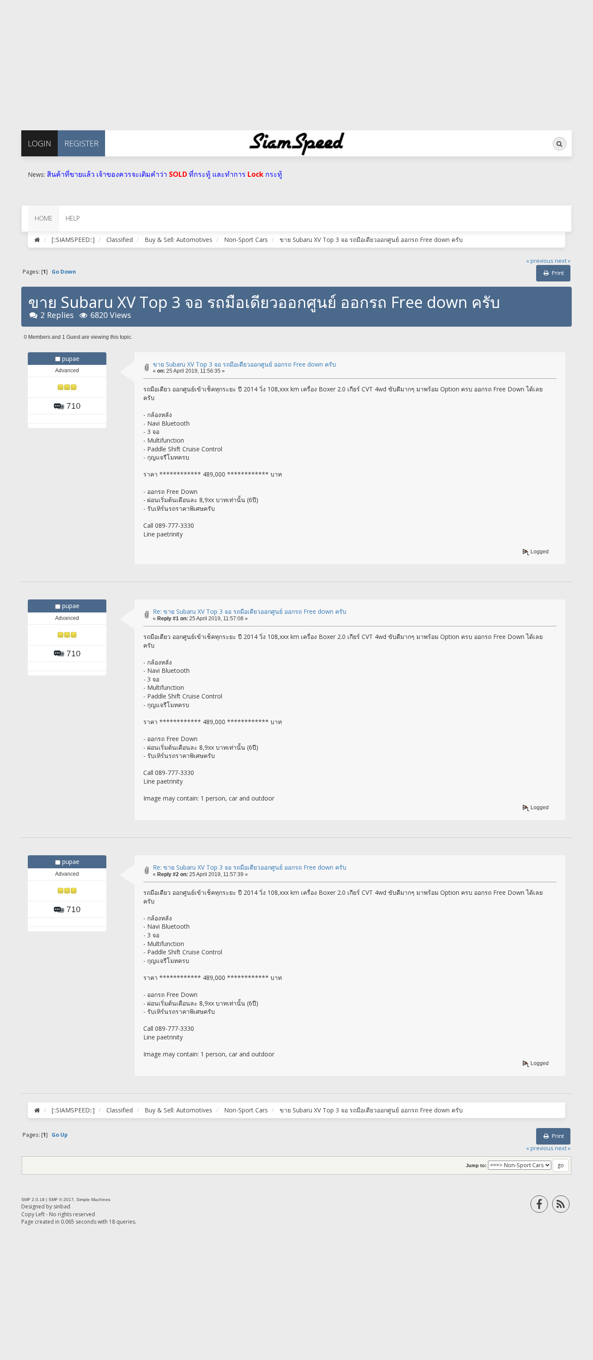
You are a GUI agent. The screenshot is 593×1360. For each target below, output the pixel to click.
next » (562, 261)
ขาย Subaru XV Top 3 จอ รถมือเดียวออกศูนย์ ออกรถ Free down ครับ (244, 364)
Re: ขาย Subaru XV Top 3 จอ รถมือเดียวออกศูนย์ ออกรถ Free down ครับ (249, 611)
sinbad (61, 1206)
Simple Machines (93, 1199)
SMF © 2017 (61, 1199)
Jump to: (476, 1165)
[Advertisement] (260, 61)
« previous (539, 261)
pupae (70, 358)
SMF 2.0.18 (33, 1199)
